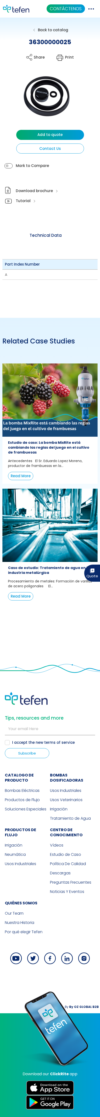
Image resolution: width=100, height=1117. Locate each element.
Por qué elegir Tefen (23, 932)
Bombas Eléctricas (22, 790)
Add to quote (50, 134)
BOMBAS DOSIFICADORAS (66, 777)
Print (69, 57)
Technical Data (46, 235)
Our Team (14, 913)
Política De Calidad (68, 864)
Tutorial (23, 200)
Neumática (15, 854)
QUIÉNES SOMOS (21, 903)
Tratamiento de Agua (70, 818)
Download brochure (34, 190)
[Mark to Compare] (8, 165)
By (82, 1007)
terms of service (59, 742)
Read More (21, 475)
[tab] (45, 235)
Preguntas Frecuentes (70, 882)
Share (39, 57)
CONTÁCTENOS (66, 9)
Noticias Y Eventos (67, 891)
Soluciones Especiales (25, 809)
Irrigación (58, 809)
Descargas (60, 873)
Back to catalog (53, 29)
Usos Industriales (65, 790)
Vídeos (56, 845)
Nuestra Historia (19, 922)
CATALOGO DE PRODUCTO (19, 777)
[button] (43, 100)
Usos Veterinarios (66, 800)
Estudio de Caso (65, 854)
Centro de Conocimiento (66, 832)
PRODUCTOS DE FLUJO (20, 832)
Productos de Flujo (22, 800)
